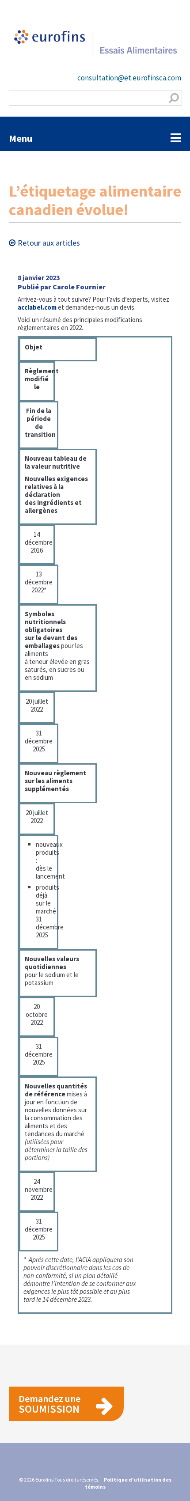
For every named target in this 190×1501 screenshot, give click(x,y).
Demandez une (49, 1404)
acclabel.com (37, 307)
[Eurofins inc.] (95, 46)
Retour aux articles (49, 243)
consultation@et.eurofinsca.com (129, 78)
